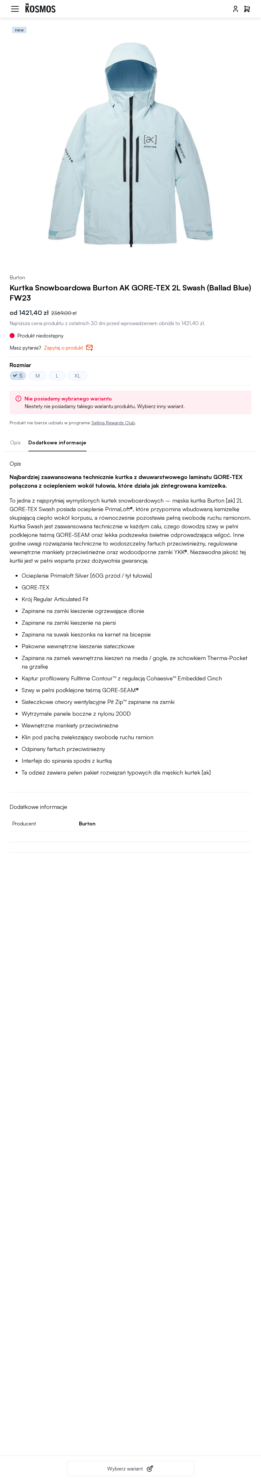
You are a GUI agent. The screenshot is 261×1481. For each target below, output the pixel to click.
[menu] (15, 8)
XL (77, 375)
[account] (235, 8)
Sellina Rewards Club (113, 422)
